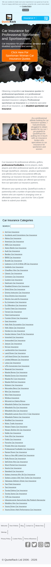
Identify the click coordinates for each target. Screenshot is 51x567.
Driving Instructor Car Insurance (17, 293)
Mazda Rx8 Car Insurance (15, 382)
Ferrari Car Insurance (13, 312)
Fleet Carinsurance (12, 315)
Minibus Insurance (12, 398)
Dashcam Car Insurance (14, 283)
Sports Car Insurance (13, 468)
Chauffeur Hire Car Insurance (16, 270)
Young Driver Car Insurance (16, 506)
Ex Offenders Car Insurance (16, 305)
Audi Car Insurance (12, 251)
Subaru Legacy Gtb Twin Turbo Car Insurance (23, 478)
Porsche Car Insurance (14, 443)
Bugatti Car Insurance (13, 261)
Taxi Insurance (10, 487)
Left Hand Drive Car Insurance (17, 356)
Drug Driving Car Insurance (15, 296)
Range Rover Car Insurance (16, 452)
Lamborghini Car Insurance (15, 350)
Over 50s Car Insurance (14, 436)
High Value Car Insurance (15, 328)
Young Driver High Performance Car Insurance (23, 510)
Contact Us (29, 526)
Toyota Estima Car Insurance (16, 490)
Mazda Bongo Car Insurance (16, 372)
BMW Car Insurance (13, 257)
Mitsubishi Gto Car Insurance (16, 411)
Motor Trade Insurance (14, 423)
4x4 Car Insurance (12, 232)
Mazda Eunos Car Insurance (16, 375)
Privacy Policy (5, 539)
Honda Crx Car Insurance (15, 331)
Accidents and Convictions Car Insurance (21, 235)
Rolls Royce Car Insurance (15, 458)
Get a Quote (25, 561)
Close (25, 10)
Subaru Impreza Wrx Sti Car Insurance (20, 474)
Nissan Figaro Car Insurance (16, 427)
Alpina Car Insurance (13, 238)
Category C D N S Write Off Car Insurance (21, 264)
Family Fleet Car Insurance (15, 308)
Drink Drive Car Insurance (15, 289)
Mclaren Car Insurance (14, 385)
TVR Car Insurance (12, 497)
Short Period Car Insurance (15, 465)
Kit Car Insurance (11, 347)
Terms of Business (30, 539)
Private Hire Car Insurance (15, 446)
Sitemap (4, 532)
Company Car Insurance (14, 277)
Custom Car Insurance (14, 280)
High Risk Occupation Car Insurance (19, 324)
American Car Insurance (14, 241)
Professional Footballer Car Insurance (20, 449)
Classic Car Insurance (13, 273)
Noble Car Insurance (13, 433)
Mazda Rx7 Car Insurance (15, 379)
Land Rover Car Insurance (15, 353)
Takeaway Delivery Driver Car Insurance (20, 481)
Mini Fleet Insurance (13, 395)
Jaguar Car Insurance (13, 344)
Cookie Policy (26, 6)
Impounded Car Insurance (15, 340)
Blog (22, 526)
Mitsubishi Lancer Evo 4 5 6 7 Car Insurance (22, 414)
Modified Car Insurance (14, 420)
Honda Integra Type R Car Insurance (19, 334)
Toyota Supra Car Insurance (16, 494)
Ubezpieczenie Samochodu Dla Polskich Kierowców (25, 500)
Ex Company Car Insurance (15, 302)
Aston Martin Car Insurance (15, 248)
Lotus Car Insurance (13, 363)
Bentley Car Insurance (13, 254)
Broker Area (39, 526)
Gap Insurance (10, 321)
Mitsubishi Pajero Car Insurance (17, 417)
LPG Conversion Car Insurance (17, 366)
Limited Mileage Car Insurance (17, 360)
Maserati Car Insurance (14, 369)
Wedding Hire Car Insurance (16, 503)
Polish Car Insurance (13, 439)
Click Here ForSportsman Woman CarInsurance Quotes (20, 55)
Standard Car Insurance (14, 471)
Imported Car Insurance (14, 337)
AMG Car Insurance (12, 245)
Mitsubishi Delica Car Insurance (17, 404)
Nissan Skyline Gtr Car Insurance (18, 430)
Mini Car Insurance (12, 391)
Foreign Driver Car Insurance (16, 318)
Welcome (4, 526)
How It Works (14, 526)
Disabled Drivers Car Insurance (17, 286)
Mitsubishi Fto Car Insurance (16, 407)
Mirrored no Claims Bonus (15, 401)
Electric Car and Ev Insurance (16, 299)
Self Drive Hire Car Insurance (16, 462)
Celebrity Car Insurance (14, 267)
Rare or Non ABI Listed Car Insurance (19, 455)
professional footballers (13, 165)
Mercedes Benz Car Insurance (17, 388)
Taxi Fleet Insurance (13, 484)
